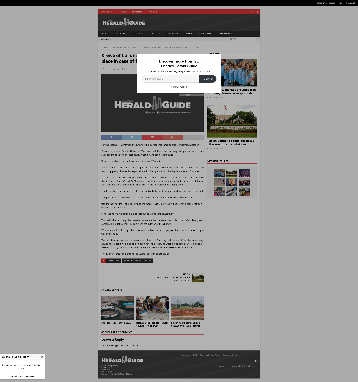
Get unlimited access (325, 3)
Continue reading (179, 87)
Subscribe (208, 78)
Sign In (342, 3)
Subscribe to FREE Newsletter (22, 376)
